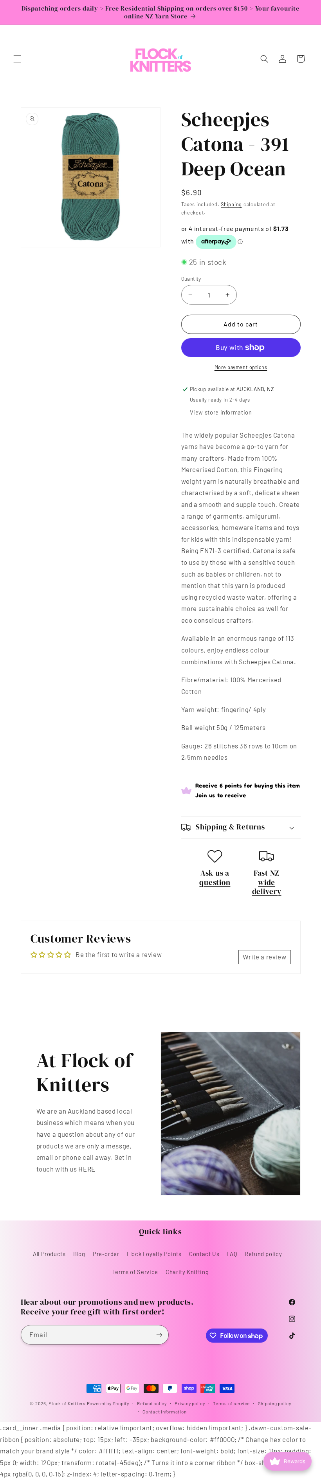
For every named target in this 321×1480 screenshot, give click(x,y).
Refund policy (263, 1253)
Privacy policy (190, 1403)
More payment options (241, 367)
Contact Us (204, 1253)
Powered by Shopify (108, 1403)
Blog (79, 1253)
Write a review (265, 957)
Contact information (164, 1411)
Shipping (231, 204)
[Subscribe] (159, 1334)
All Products (49, 1253)
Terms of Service (135, 1271)
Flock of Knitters (68, 1403)
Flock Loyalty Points (154, 1253)
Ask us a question (214, 877)
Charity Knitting (187, 1271)
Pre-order (106, 1253)
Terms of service (231, 1403)
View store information (221, 412)
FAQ (232, 1253)
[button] (17, 59)
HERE (87, 1169)
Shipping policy (274, 1403)
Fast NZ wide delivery (266, 882)
